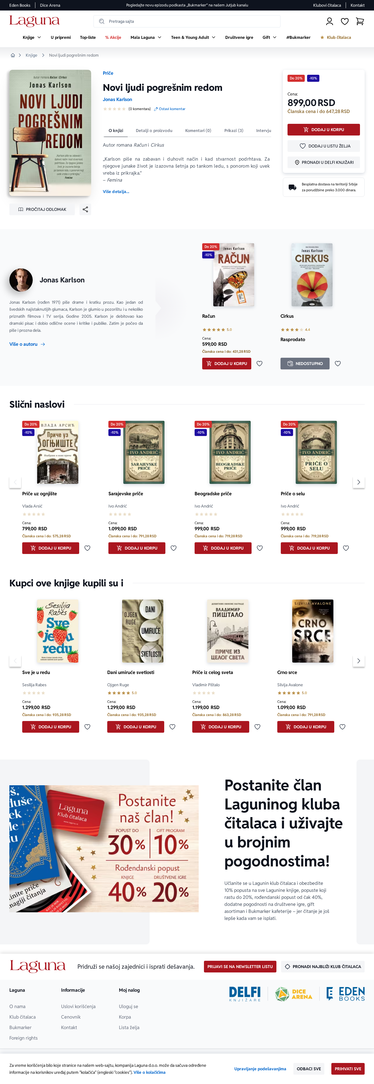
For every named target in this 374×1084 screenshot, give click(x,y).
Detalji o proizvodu (154, 130)
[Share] (85, 209)
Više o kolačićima (150, 1072)
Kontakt (358, 5)
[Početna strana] (36, 21)
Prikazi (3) (234, 130)
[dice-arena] (293, 994)
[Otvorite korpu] (360, 21)
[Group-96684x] (346, 994)
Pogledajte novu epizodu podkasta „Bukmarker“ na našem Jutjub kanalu (187, 5)
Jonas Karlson (117, 99)
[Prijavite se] (329, 21)
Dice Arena (50, 5)
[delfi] (245, 994)
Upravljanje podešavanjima (260, 1068)
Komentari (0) (198, 130)
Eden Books (19, 5)
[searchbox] (187, 21)
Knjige (31, 55)
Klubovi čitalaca (327, 5)
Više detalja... (116, 191)
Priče (108, 73)
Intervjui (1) (267, 130)
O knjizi (116, 130)
